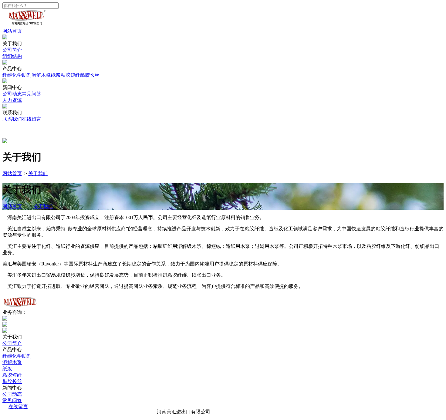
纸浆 (56, 75)
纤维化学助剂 (17, 75)
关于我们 (38, 173)
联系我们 (12, 119)
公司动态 (12, 93)
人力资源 (12, 100)
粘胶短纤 (70, 75)
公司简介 (12, 49)
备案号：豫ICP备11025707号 (250, 411)
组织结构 (12, 56)
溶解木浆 (41, 75)
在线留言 (31, 119)
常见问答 (31, 93)
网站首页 (12, 31)
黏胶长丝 (90, 75)
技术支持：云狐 (304, 411)
